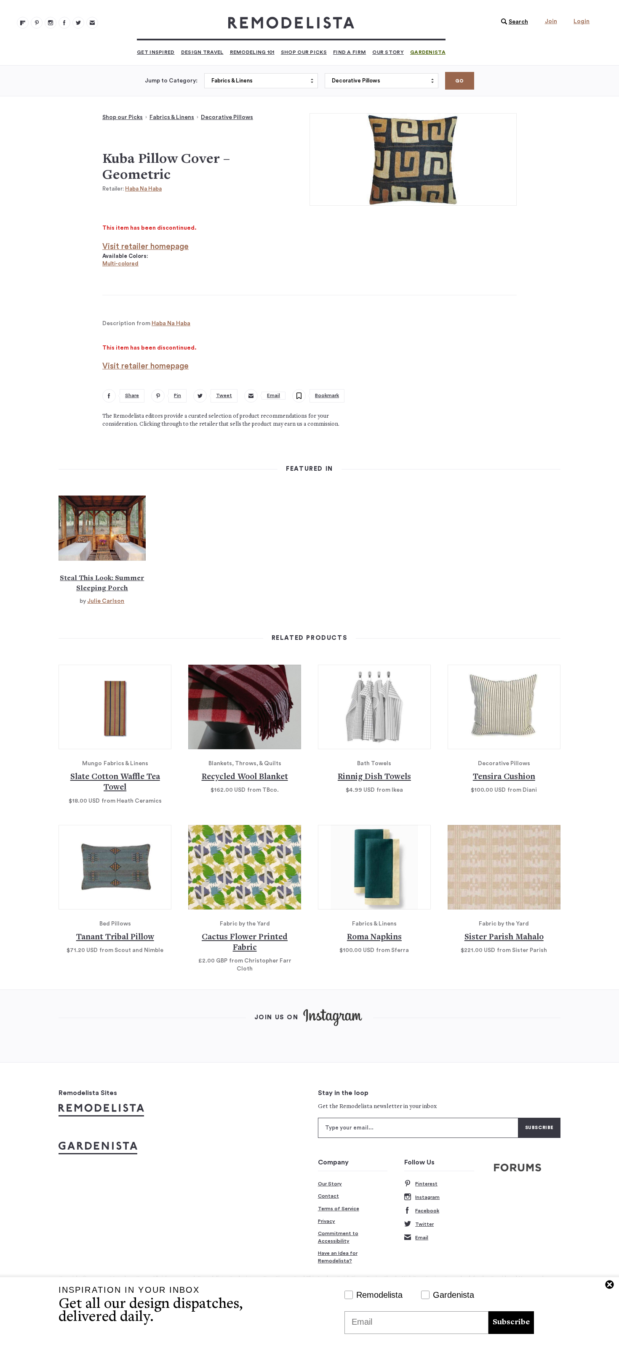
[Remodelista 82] (64, 23)
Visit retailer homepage (145, 247)
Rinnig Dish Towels (374, 777)
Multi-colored (120, 263)
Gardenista (428, 52)
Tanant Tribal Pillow (115, 937)
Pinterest (426, 1183)
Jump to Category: (171, 81)
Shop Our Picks (304, 52)
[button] (512, 22)
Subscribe (511, 1322)
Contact (328, 1196)
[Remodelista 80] (37, 23)
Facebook (427, 1210)
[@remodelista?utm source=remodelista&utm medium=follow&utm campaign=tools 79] (23, 23)
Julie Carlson (105, 601)
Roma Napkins (374, 937)
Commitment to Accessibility (338, 1237)
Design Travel (202, 52)
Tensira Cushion (504, 777)
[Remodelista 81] (50, 23)
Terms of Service (338, 1208)
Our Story (388, 52)
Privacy (326, 1221)
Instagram (427, 1197)
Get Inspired (156, 52)
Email (421, 1237)
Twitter (424, 1224)
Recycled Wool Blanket (245, 777)
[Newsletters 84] (92, 23)
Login (582, 21)
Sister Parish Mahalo (504, 937)
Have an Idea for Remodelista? (338, 1257)
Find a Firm (349, 52)
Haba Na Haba (143, 188)
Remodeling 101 (252, 52)
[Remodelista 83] (78, 23)
